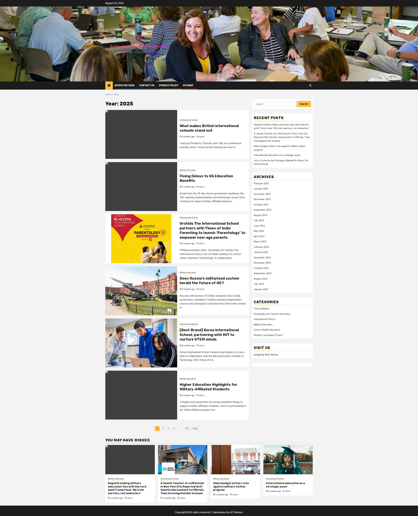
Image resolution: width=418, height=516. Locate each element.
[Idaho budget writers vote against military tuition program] (235, 459)
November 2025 (262, 199)
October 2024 (261, 268)
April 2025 (259, 236)
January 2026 (261, 188)
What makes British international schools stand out (209, 128)
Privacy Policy (168, 85)
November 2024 (262, 262)
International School (189, 120)
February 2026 (261, 183)
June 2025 (259, 225)
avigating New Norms (266, 354)
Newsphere (219, 512)
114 (187, 428)
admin (202, 137)
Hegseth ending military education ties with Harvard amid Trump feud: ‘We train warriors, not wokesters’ (127, 488)
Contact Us (146, 85)
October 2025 (261, 204)
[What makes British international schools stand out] (141, 134)
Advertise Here (124, 85)
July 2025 (259, 220)
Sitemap (188, 85)
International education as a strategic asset (277, 155)
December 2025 (262, 194)
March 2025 (260, 241)
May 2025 (259, 231)
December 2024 (262, 257)
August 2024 (260, 278)
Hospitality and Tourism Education (272, 314)
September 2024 (262, 273)
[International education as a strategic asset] (288, 459)
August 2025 (260, 215)
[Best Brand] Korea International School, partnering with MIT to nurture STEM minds (209, 335)
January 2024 (261, 289)
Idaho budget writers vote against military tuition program (231, 487)
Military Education (188, 170)
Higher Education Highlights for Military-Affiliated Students (208, 387)
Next (195, 428)
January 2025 (261, 252)
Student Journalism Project (268, 335)
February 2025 (261, 247)
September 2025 (262, 209)
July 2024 (259, 284)
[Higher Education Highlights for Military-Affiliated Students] (141, 395)
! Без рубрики (261, 308)
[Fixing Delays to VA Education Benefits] (141, 186)
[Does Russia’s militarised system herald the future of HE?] (141, 290)
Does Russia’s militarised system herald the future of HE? (209, 280)
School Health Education (267, 329)
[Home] (109, 85)
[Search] (310, 85)
